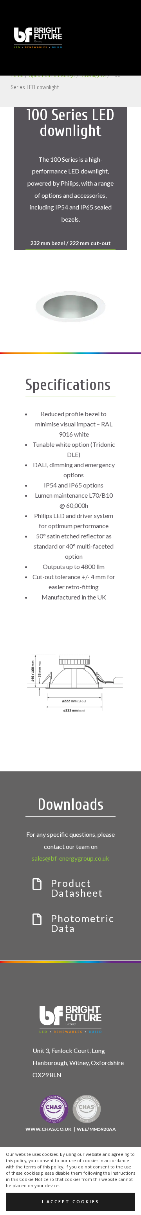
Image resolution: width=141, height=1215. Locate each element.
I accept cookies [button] (70, 1201)
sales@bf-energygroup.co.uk (70, 858)
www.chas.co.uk (48, 1129)
